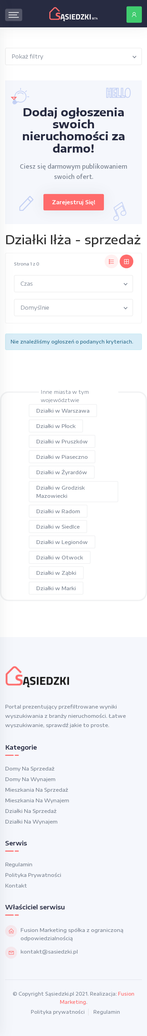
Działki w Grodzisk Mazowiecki (60, 491)
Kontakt (16, 885)
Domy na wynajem (30, 779)
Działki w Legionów (62, 542)
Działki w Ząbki (56, 573)
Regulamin (18, 864)
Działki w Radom (58, 511)
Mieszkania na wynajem (37, 800)
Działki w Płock (56, 426)
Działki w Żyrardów (61, 472)
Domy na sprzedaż (29, 768)
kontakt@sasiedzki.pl (49, 951)
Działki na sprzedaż (30, 811)
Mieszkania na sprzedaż (36, 790)
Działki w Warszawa (63, 410)
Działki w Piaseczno (62, 457)
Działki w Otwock (59, 557)
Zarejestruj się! (73, 202)
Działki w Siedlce (58, 526)
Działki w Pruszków (62, 441)
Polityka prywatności (33, 875)
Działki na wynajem (31, 821)
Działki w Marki (56, 588)
